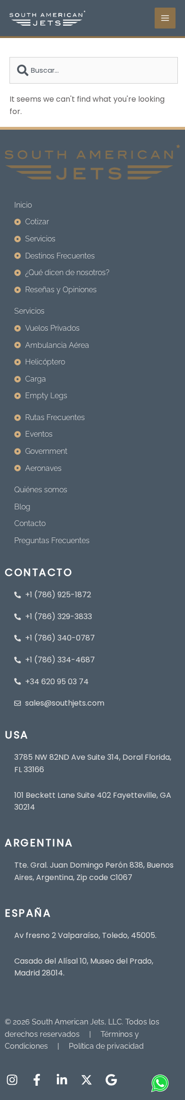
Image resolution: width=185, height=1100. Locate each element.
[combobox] (93, 70)
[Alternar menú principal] (165, 18)
